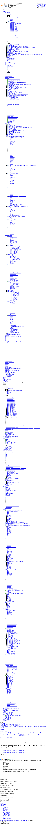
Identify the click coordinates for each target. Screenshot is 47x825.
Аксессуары (7, 12)
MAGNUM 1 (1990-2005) (9, 741)
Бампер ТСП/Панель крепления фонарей (13, 62)
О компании (5, 352)
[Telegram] (12, 759)
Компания (2, 803)
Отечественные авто (21, 738)
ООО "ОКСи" (28, 822)
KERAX (2, 741)
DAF (1, 738)
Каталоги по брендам (7, 350)
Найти (4, 383)
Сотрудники (5, 809)
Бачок (6, 64)
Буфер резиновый (8, 76)
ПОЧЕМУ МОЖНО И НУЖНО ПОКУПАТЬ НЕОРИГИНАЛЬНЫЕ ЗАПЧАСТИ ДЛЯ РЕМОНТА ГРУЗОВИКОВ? (23, 726)
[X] (6, 759)
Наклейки (7, 335)
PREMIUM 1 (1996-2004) (26, 741)
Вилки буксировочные (9, 77)
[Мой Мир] (4, 759)
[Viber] (7, 759)
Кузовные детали (8, 235)
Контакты (5, 351)
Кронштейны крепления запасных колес (13, 334)
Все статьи (2, 723)
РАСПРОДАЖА (8, 346)
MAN (6, 738)
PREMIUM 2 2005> (35, 741)
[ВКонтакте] (1, 759)
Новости (4, 348)
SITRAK (37, 738)
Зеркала (6, 364)
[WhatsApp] (9, 759)
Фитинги (7, 337)
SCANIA (26, 738)
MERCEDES (9, 738)
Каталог (4, 11)
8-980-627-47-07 (17, 820)
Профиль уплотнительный (10, 338)
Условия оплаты (6, 813)
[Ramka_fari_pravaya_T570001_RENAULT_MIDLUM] (13, 750)
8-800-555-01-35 (40, 4)
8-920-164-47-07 (43, 6)
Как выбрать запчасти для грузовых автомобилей (10, 724)
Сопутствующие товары (10, 340)
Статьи (4, 817)
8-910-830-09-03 (10, 820)
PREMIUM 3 (41, 741)
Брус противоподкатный (10, 63)
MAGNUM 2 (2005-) (17, 741)
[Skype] (10, 759)
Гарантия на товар (6, 815)
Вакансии (5, 810)
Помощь (2, 805)
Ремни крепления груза (9, 339)
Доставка (4, 349)
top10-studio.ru (43, 822)
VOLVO (29, 738)
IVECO (3, 738)
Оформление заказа (6, 812)
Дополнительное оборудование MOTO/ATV (13, 336)
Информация (3, 804)
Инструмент (7, 123)
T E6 (45, 741)
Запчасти (7, 78)
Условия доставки (6, 814)
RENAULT (14, 738)
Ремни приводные (8, 345)
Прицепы (33, 738)
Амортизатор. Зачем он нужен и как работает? (9, 725)
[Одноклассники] (2, 759)
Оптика (6, 135)
